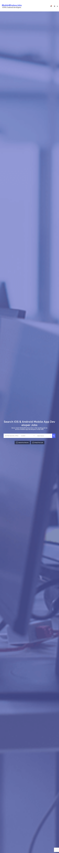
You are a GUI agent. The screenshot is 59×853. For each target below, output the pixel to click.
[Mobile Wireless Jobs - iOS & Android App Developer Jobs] (15, 6)
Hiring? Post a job (38, 442)
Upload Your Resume (23, 442)
